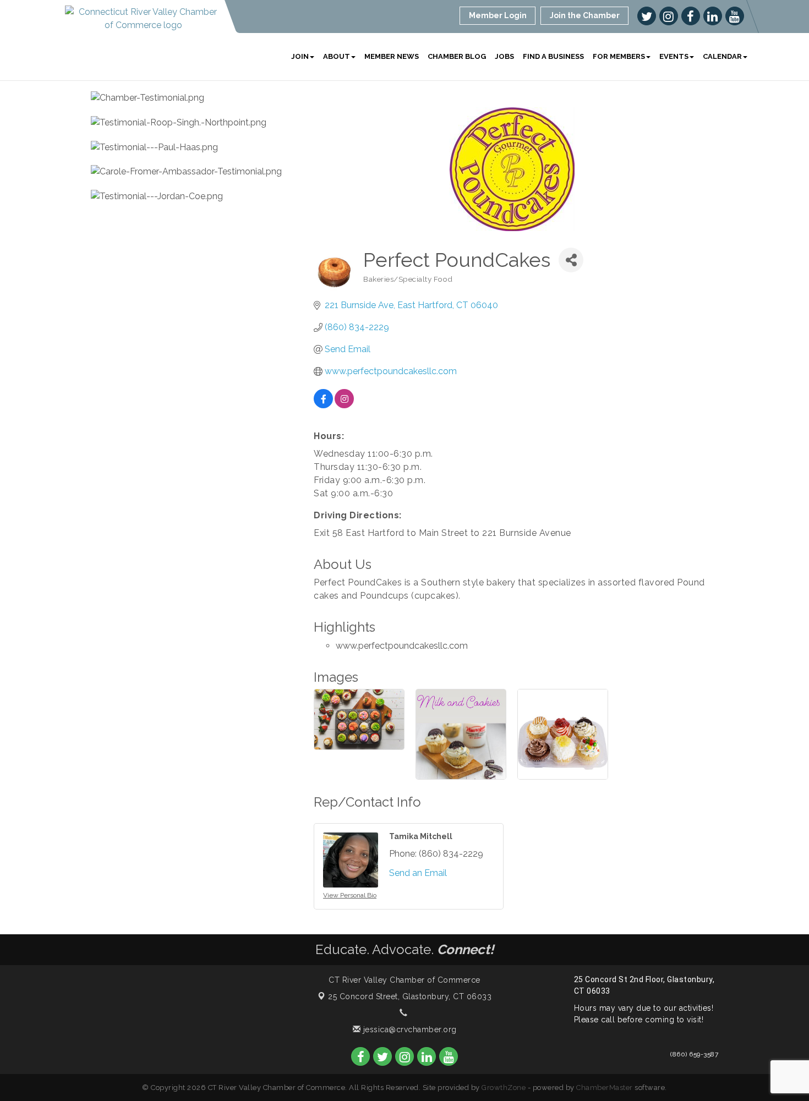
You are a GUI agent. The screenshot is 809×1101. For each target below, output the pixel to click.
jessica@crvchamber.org (408, 1029)
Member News (391, 56)
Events (673, 56)
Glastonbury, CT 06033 (409, 996)
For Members (619, 56)
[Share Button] (571, 260)
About (336, 56)
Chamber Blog (457, 56)
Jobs (504, 56)
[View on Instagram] (344, 405)
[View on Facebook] (323, 405)
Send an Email (418, 873)
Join (300, 56)
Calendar (722, 56)
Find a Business (553, 56)
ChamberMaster (604, 1087)
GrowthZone (504, 1087)
